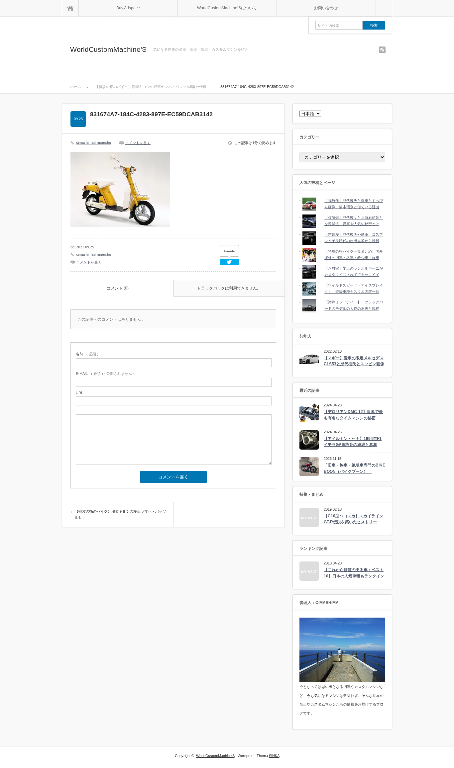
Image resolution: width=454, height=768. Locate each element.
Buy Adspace (128, 8)
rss (382, 49)
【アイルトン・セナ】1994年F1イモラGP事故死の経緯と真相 (353, 441)
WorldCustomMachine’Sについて (227, 8)
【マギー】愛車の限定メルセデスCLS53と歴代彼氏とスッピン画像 (354, 361)
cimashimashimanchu (93, 142)
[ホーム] (70, 8)
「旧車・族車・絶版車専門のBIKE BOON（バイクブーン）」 (354, 468)
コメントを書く (138, 143)
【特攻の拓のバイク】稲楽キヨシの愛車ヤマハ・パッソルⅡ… (120, 514)
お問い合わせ (326, 8)
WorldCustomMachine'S (108, 49)
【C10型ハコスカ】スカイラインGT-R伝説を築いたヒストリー (353, 519)
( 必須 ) (87, 354)
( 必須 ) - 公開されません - (105, 374)
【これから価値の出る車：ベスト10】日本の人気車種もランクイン (354, 572)
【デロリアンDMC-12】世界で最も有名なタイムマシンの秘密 (353, 414)
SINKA (274, 756)
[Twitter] (229, 262)
